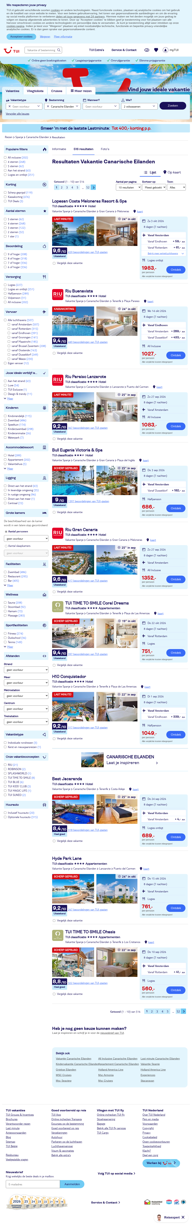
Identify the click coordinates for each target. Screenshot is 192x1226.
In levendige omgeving (23, 490)
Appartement (19, 459)
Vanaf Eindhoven (158, 325)
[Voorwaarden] (176, 1202)
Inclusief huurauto (21, 812)
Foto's (105, 149)
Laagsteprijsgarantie (88, 60)
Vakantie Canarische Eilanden (73, 1058)
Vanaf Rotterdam (158, 813)
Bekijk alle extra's (61, 1155)
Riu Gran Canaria (81, 530)
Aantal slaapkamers (19, 545)
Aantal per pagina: (126, 182)
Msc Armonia (106, 1075)
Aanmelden (72, 1184)
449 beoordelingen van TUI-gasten (88, 342)
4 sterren (16, 161)
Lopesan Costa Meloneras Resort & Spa (89, 201)
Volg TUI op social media (115, 1173)
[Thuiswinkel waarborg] (154, 1202)
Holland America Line (110, 1069)
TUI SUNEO (17, 794)
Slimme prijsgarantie (152, 60)
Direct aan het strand (23, 485)
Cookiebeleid (149, 1137)
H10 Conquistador (69, 677)
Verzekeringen (59, 1132)
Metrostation (12, 690)
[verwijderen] (47, 106)
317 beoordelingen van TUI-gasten (88, 727)
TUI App (56, 1114)
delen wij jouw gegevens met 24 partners (80, 16)
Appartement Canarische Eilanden (118, 1063)
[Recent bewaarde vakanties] (156, 50)
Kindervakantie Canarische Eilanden (77, 1063)
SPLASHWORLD (19, 773)
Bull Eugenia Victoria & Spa (77, 450)
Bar (13, 580)
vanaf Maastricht (25, 341)
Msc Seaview (63, 1080)
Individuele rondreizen (22, 742)
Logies (15, 284)
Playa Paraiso (132, 301)
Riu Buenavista (79, 291)
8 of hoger (17, 258)
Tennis (15, 642)
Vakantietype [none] (18, 100)
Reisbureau (12, 1155)
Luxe (13, 385)
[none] (9, 106)
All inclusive (18, 157)
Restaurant (18, 576)
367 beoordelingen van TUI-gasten (88, 427)
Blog (8, 1137)
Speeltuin (17, 424)
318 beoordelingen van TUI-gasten (88, 830)
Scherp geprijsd (20, 192)
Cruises (56, 91)
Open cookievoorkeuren (156, 1141)
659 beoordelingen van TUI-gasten (88, 252)
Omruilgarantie (120, 60)
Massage (16, 615)
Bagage (101, 1123)
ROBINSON (17, 769)
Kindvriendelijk (20, 416)
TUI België (11, 1146)
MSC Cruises (63, 1075)
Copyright (148, 1128)
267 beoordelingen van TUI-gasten (88, 909)
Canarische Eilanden (84, 211)
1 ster (13, 236)
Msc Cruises (105, 1080)
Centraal (15, 503)
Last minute (13, 1128)
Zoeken (173, 105)
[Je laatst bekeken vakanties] (147, 50)
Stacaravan (147, 1080)
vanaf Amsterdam (25, 324)
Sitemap (10, 1141)
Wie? (129, 100)
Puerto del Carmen (137, 386)
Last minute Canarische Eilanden (160, 1058)
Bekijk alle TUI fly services (111, 1128)
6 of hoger (17, 267)
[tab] (59, 150)
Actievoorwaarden (16, 1132)
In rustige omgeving (22, 494)
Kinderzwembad (20, 428)
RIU (13, 764)
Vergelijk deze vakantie (69, 262)
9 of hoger (17, 254)
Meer (10, 398)
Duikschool (17, 637)
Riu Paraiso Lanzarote (85, 377)
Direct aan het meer (21, 498)
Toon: (170, 182)
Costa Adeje (118, 788)
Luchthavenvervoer (62, 1146)
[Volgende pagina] (93, 187)
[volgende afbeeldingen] (134, 232)
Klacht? (146, 1150)
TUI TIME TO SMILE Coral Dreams (97, 603)
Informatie (59, 149)
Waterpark (16, 437)
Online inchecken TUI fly (111, 1114)
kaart (140, 211)
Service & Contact (104, 1202)
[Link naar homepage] (11, 50)
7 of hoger (17, 262)
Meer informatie (63, 36)
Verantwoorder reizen (18, 1123)
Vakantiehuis (17, 463)
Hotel (14, 455)
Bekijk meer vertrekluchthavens (163, 253)
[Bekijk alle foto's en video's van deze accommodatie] (94, 231)
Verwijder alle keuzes (17, 113)
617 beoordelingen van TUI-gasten (88, 580)
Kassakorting (19, 196)
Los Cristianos (132, 942)
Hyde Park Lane (67, 858)
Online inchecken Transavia (66, 1119)
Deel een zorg (150, 1155)
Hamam (15, 611)
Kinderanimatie (19, 433)
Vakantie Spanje (61, 211)
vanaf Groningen (25, 337)
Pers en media (150, 1119)
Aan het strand (19, 170)
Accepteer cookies (21, 36)
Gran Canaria (106, 211)
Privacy (146, 1132)
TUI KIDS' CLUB (19, 786)
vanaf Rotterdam (25, 328)
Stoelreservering (106, 1119)
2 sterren (16, 232)
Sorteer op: (149, 182)
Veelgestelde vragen (17, 1159)
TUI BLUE (15, 782)
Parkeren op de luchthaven (66, 1141)
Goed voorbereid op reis (65, 1128)
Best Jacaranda (67, 779)
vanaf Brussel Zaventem (29, 345)
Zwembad (17, 420)
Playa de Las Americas (137, 613)
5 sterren (16, 166)
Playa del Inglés (126, 460)
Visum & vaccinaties (62, 1150)
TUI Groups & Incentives (20, 1114)
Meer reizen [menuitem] (83, 91)
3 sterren (16, 227)
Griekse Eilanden (66, 1069)
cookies (55, 10)
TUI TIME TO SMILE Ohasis (90, 932)
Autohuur (56, 1137)
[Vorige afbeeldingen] (55, 232)
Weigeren (45, 36)
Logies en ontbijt (21, 174)
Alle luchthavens (20, 320)
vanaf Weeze (22, 358)
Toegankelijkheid (151, 1146)
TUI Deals (15, 201)
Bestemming (56, 100)
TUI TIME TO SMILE (21, 777)
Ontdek (176, 269)
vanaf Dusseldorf (25, 354)
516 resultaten (83, 149)
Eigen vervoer (18, 363)
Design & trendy (20, 393)
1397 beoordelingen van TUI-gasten (88, 501)
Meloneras (123, 211)
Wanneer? (93, 100)
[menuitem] (175, 50)
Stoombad (17, 606)
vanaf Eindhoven (25, 333)
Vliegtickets (35, 91)
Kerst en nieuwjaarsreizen (24, 747)
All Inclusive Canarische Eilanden (117, 1058)
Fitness (15, 633)
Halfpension (18, 293)
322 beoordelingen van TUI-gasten (88, 983)
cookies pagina (15, 26)
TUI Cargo (103, 1132)
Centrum (9, 703)
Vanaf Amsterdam (158, 235)
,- (149, 268)
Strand (8, 664)
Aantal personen (18, 531)
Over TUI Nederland (153, 1114)
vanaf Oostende (24, 350)
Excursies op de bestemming (67, 1123)
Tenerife (116, 301)
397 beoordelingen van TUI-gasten (88, 654)
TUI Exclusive (17, 389)
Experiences (148, 1075)
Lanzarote (118, 386)
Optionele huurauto (23, 817)
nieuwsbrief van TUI (112, 1032)
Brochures (11, 1119)
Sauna (15, 602)
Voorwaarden (150, 1123)
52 (88, 187)
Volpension (17, 297)
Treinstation (11, 716)
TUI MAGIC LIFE (19, 790)
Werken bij (154, 1163)
